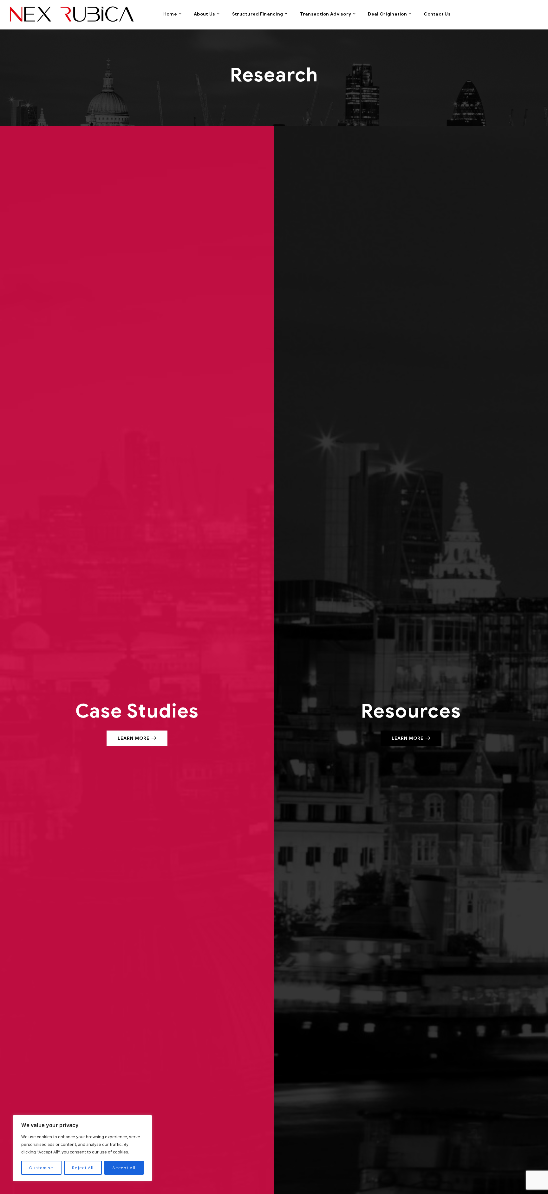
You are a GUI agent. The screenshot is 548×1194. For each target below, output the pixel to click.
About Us (204, 14)
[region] (82, 1148)
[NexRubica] (70, 14)
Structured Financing (257, 14)
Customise (41, 1167)
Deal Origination (387, 14)
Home (170, 14)
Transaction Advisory (325, 14)
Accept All (123, 1167)
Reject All (83, 1167)
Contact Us (437, 14)
